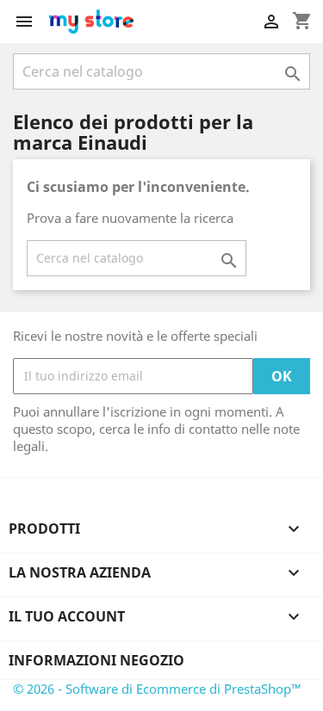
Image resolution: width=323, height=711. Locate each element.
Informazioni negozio (96, 660)
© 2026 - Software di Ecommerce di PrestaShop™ (157, 688)
